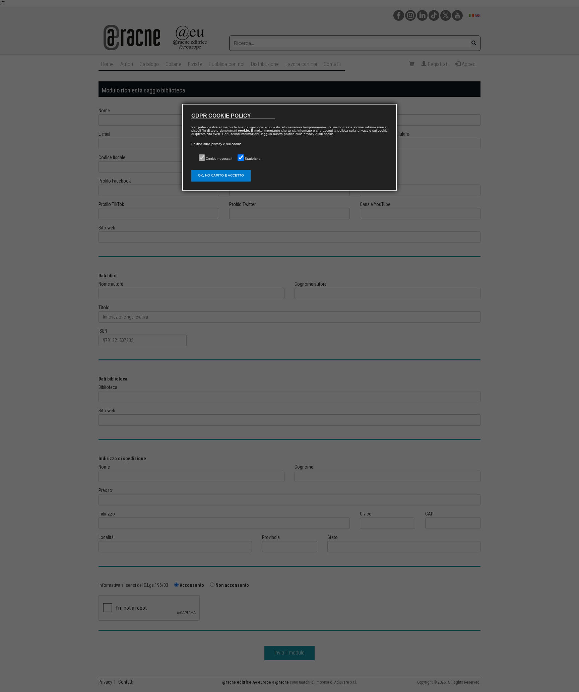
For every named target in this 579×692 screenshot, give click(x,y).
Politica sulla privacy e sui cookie (216, 144)
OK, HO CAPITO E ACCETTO (221, 175)
